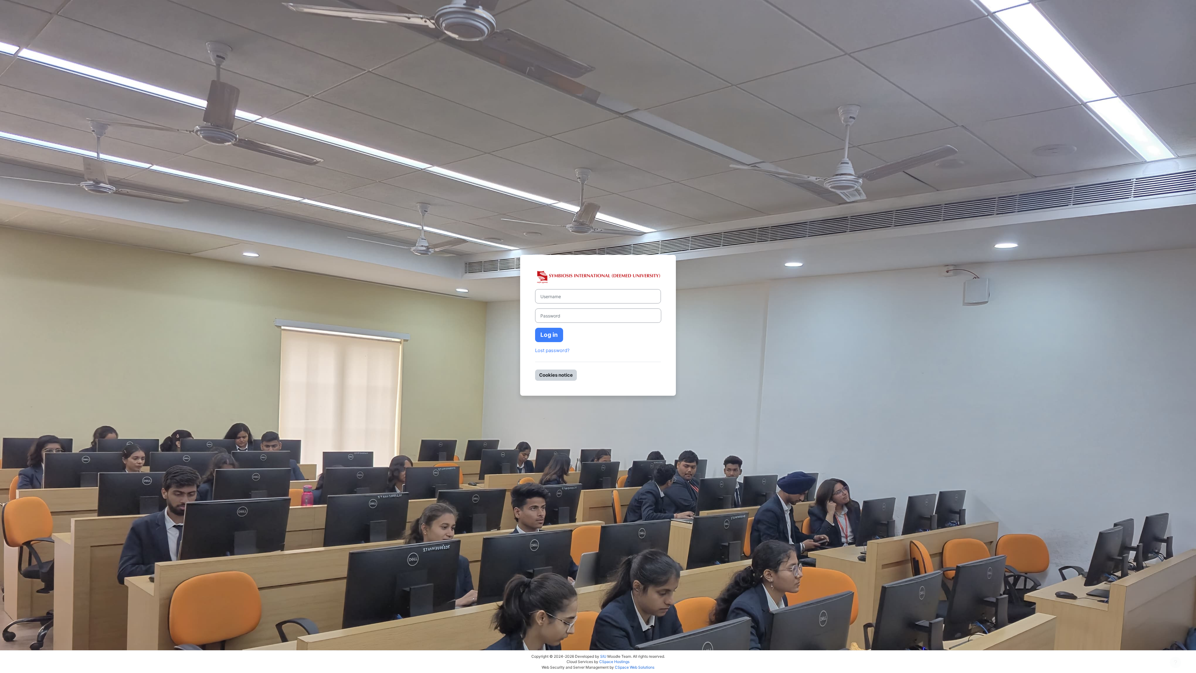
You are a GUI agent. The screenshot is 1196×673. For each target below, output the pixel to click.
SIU (603, 656)
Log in (549, 334)
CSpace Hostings (614, 661)
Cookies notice (556, 375)
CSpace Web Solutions (634, 667)
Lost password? (552, 350)
